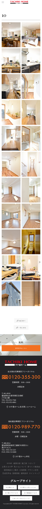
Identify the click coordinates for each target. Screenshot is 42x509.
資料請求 (24, 473)
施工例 (24, 463)
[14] (11, 190)
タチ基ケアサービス (11, 493)
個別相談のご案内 (11, 470)
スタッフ (31, 463)
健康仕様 (16, 463)
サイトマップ (34, 473)
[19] (31, 241)
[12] (11, 164)
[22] (11, 293)
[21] (31, 267)
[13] (31, 164)
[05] (11, 86)
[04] (31, 60)
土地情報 (22, 470)
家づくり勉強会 (34, 467)
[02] (31, 34)
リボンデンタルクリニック (21, 498)
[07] (11, 112)
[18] (11, 241)
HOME (9, 463)
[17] (31, 216)
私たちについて (20, 467)
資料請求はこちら (21, 348)
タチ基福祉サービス (30, 493)
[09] (11, 138)
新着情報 (16, 473)
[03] (11, 60)
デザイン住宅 (33, 470)
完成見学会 (6, 473)
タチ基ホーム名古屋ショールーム (22, 407)
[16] (11, 216)
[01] (11, 34)
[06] (31, 86)
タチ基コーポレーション (28, 487)
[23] (31, 293)
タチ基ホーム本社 (22, 456)
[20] (11, 267)
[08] (31, 112)
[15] (31, 190)
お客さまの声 (7, 467)
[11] (31, 138)
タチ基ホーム (10, 487)
